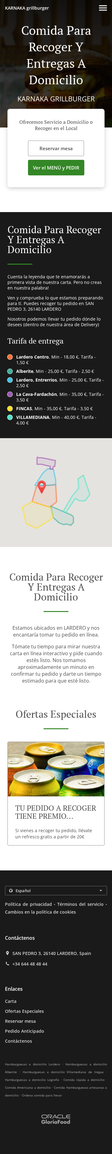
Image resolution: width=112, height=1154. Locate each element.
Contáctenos (18, 1041)
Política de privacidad (28, 904)
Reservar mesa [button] (56, 148)
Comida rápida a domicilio (84, 1080)
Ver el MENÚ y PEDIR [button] (56, 168)
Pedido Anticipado (24, 1031)
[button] (103, 8)
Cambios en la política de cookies (40, 912)
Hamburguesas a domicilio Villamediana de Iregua (63, 1072)
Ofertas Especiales (24, 1011)
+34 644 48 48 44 (29, 964)
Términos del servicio (80, 904)
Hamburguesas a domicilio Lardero (32, 1064)
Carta (10, 1001)
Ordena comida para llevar (42, 1095)
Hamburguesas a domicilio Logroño (32, 1080)
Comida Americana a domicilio (28, 1087)
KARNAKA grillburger (27, 8)
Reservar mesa (20, 1021)
